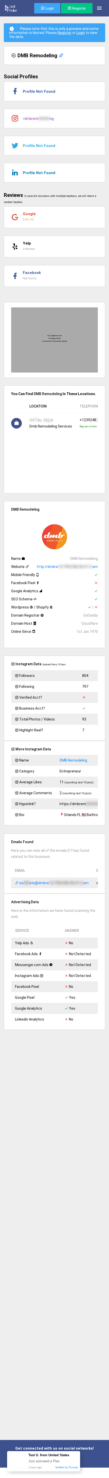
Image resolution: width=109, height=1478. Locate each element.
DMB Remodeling (73, 760)
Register (78, 8)
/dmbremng (38, 119)
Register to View (88, 426)
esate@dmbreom (54, 883)
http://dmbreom (67, 567)
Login (49, 8)
